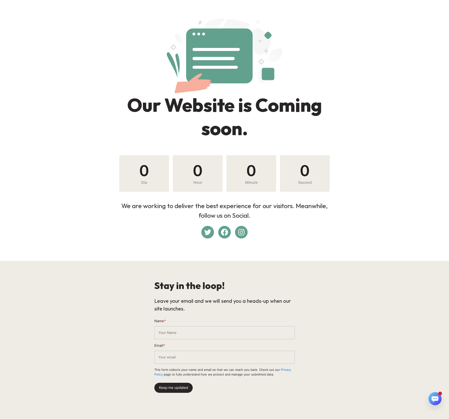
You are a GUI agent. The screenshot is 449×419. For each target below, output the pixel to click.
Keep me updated (173, 387)
